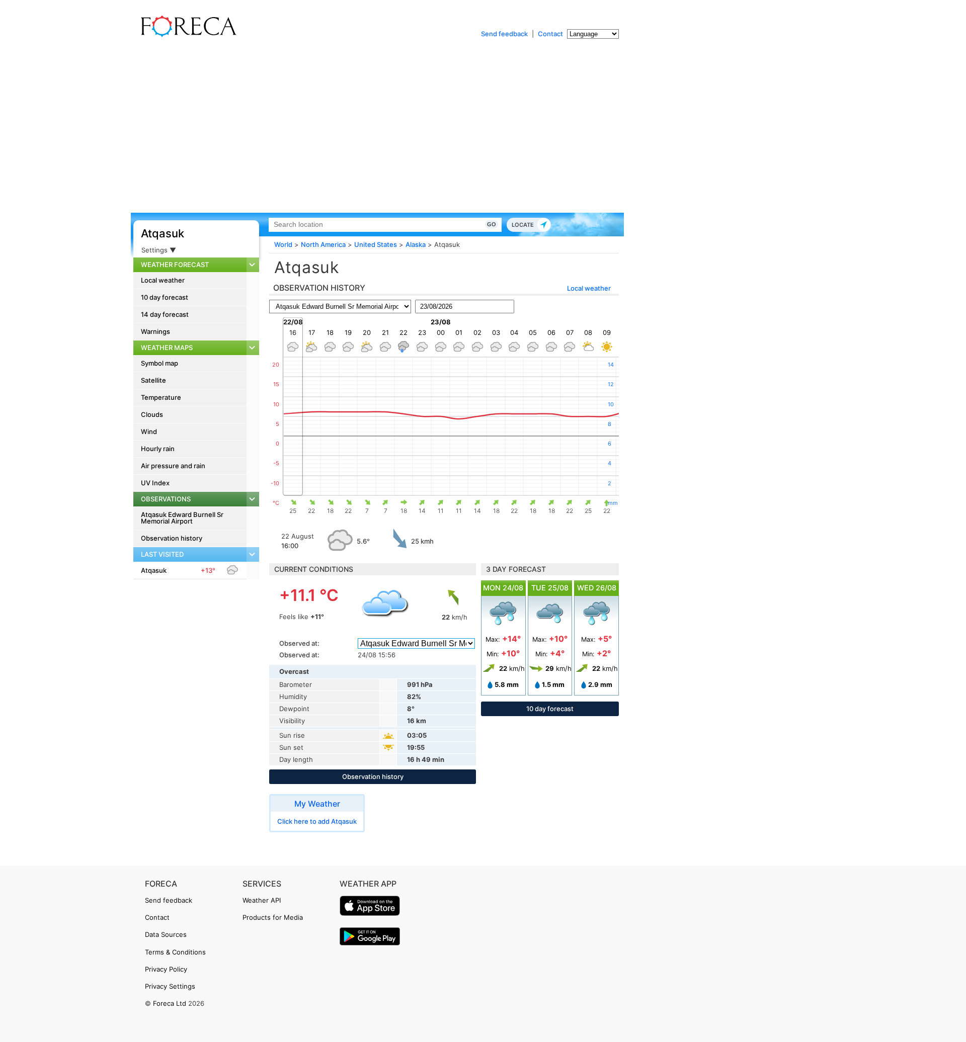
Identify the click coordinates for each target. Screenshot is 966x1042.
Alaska (416, 244)
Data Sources (166, 934)
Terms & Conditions (175, 952)
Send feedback (504, 34)
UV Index (155, 483)
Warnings (155, 331)
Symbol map (159, 363)
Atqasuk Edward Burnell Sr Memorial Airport (182, 517)
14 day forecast (165, 314)
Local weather (163, 280)
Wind (149, 431)
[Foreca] (186, 35)
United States (375, 244)
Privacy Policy (166, 969)
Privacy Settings (170, 986)
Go (491, 224)
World (283, 244)
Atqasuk (162, 233)
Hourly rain (158, 449)
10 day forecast (164, 297)
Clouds (152, 414)
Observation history (171, 538)
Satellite (153, 380)
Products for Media (273, 917)
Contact (550, 34)
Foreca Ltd (169, 1003)
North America (323, 244)
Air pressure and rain (173, 466)
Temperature (161, 397)
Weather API (262, 900)
